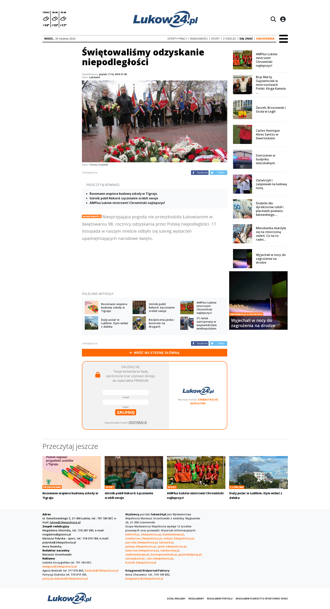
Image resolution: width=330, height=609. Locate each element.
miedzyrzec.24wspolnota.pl (143, 538)
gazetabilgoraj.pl (189, 554)
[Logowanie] (283, 19)
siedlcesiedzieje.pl (137, 554)
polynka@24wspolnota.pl (59, 542)
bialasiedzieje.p (173, 534)
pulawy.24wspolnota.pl (140, 546)
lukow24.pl (166, 542)
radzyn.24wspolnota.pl (178, 538)
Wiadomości (92, 216)
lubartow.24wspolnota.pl (142, 550)
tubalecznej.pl (169, 550)
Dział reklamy (176, 598)
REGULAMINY (196, 598)
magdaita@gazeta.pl (56, 534)
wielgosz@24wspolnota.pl (59, 566)
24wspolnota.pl (151, 534)
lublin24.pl (132, 534)
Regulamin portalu (220, 598)
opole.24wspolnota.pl (172, 546)
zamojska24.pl (135, 558)
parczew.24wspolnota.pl (141, 542)
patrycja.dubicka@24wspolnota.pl (65, 578)
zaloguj (125, 412)
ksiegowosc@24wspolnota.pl (144, 578)
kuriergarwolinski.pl (163, 554)
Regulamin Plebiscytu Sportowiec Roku (262, 598)
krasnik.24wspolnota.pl (140, 562)
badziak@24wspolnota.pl (101, 570)
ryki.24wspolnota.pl (160, 558)
